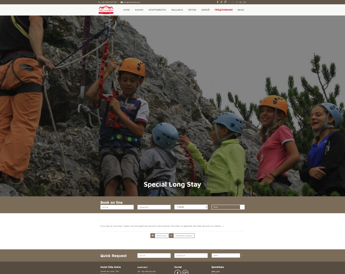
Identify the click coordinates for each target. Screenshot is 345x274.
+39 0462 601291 (109, 2)
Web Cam (215, 271)
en (244, 2)
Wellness (177, 9)
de (240, 2)
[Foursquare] (225, 2)
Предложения (224, 9)
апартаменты (157, 9)
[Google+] (222, 2)
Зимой (205, 9)
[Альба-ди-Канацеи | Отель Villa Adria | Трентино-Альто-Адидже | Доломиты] (106, 9)
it (237, 2)
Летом (192, 9)
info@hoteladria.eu (131, 2)
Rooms (139, 9)
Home (126, 9)
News (241, 9)
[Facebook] (218, 2)
